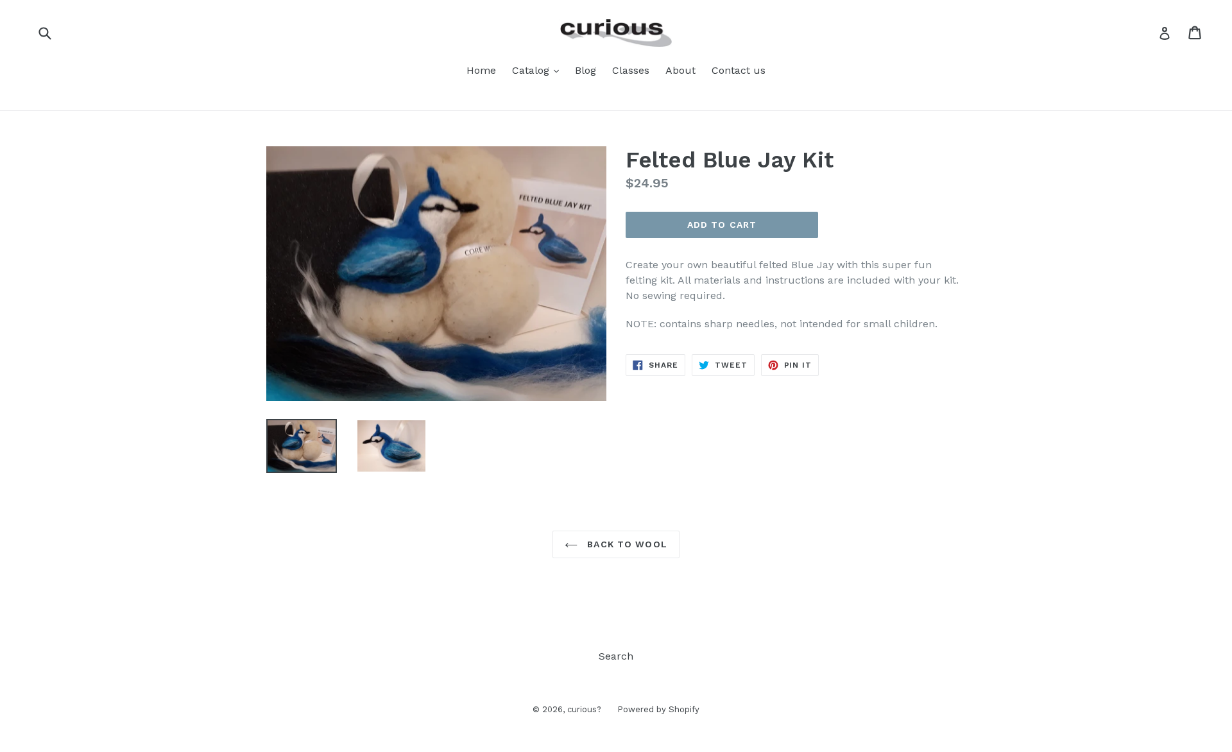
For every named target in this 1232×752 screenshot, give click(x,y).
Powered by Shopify (658, 709)
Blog (585, 70)
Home (481, 70)
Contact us (739, 70)
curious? (584, 709)
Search (616, 656)
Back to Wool (625, 544)
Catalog (538, 70)
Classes (630, 70)
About (680, 70)
